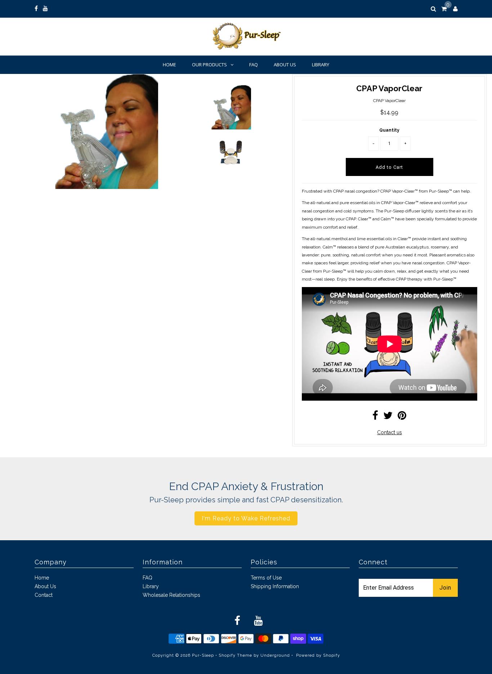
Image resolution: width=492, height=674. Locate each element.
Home (169, 64)
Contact (44, 595)
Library (320, 64)
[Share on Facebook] (375, 417)
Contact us (389, 432)
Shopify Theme (235, 655)
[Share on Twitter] (388, 417)
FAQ (253, 64)
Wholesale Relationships (171, 595)
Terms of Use (266, 578)
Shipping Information (275, 586)
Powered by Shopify (318, 655)
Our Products (209, 64)
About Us (285, 64)
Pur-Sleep (203, 655)
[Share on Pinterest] (402, 417)
